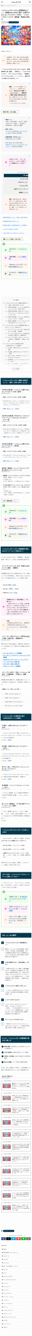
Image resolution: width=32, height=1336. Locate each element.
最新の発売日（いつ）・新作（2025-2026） (15, 217)
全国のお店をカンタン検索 (13, 139)
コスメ (5, 1273)
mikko (4, 1249)
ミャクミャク (6, 1324)
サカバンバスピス (8, 1276)
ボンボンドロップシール (9, 1317)
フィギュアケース (8, 1310)
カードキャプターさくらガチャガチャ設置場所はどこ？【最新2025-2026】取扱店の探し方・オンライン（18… (20, 1134)
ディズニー (6, 1290)
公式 (4, 740)
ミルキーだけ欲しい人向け (10, 229)
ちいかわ (5, 1259)
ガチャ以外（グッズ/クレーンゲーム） (14, 233)
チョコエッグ (6, 1286)
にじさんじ (6, 1262)
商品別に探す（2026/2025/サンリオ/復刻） (15, 225)
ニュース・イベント (13, 22)
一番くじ (5, 1327)
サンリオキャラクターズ (9, 1279)
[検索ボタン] (30, 2)
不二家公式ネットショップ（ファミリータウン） (18, 898)
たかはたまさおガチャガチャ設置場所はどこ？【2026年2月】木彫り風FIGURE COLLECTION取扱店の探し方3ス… (20, 1147)
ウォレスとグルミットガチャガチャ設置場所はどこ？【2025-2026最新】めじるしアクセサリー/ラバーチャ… (20, 1159)
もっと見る (16, 368)
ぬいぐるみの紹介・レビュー (10, 1266)
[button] (3, 1238)
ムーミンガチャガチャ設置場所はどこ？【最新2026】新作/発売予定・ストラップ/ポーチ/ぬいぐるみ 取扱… (20, 1195)
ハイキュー (6, 1300)
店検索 (17, 408)
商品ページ (10, 408)
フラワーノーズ (7, 1313)
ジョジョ (5, 1283)
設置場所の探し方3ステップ (11, 221)
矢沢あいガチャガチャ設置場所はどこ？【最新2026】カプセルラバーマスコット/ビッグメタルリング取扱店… (20, 1122)
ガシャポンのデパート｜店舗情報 (12, 653)
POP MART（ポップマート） (11, 1252)
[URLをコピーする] (28, 1238)
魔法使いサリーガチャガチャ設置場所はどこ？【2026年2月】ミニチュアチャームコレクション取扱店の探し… (20, 1086)
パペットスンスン (8, 1303)
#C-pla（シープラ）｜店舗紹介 (12, 666)
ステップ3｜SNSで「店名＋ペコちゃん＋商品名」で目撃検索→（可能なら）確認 (18, 339)
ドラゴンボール (7, 1293)
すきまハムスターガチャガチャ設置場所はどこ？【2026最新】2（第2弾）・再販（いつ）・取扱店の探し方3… (20, 1110)
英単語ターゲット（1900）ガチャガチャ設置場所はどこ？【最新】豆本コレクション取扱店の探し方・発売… (20, 1208)
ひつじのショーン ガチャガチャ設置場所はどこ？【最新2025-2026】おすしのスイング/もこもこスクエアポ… (20, 1183)
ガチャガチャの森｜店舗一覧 (11, 664)
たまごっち (6, 1256)
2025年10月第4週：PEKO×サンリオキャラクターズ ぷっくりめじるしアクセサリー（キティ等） (18, 313)
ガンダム (5, 1269)
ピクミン (5, 1307)
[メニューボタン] (2, 2)
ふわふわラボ (16, 2)
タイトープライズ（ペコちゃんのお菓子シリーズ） (18, 918)
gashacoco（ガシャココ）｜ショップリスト (16, 659)
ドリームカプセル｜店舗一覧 (11, 661)
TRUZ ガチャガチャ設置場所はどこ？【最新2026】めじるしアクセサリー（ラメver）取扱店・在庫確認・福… (20, 1098)
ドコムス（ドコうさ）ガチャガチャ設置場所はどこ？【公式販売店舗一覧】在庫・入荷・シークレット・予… (20, 1171)
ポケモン (5, 1320)
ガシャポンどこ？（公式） (18, 103)
